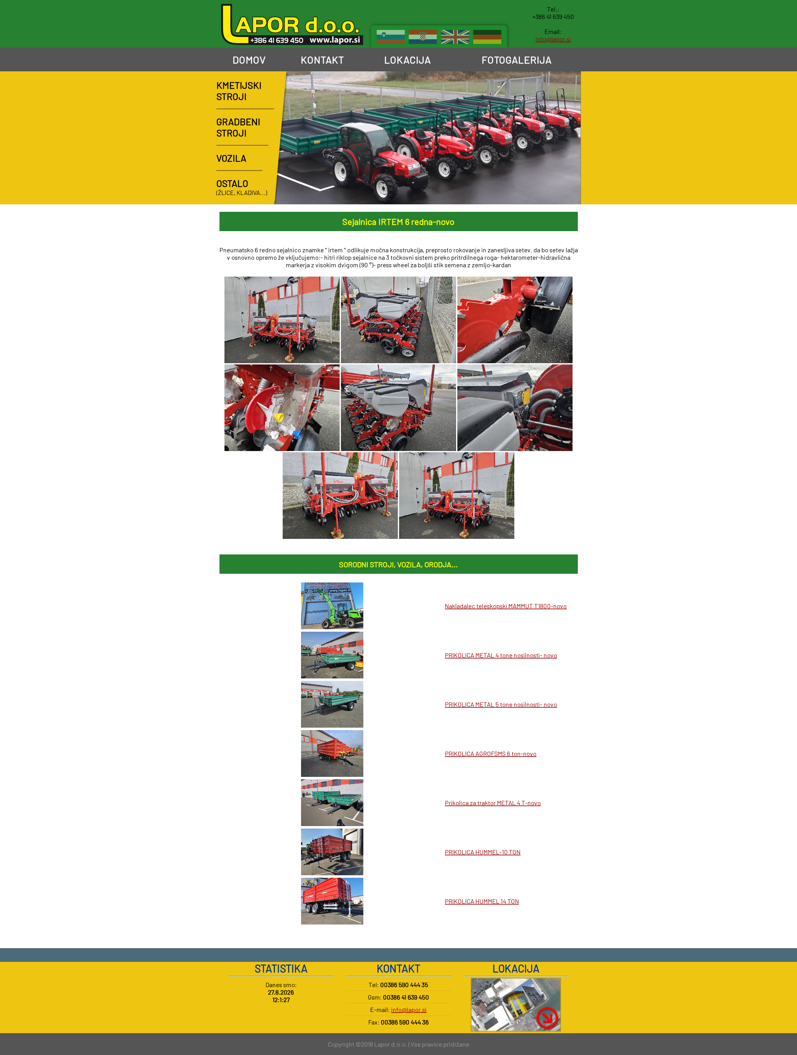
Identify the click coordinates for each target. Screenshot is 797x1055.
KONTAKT (321, 59)
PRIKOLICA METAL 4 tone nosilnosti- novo (501, 655)
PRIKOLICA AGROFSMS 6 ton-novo (490, 753)
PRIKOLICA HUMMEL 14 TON (482, 901)
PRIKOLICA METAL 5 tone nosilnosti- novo (501, 704)
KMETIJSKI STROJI (239, 90)
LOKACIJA (406, 59)
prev (552, 192)
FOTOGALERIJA (515, 59)
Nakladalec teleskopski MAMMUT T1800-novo (506, 606)
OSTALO (232, 183)
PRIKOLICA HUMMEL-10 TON (483, 852)
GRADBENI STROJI (238, 127)
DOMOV (248, 59)
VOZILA (231, 158)
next (569, 192)
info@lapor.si (553, 39)
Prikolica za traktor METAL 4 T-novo (493, 802)
